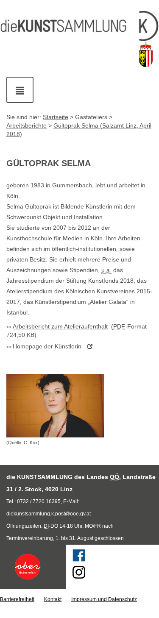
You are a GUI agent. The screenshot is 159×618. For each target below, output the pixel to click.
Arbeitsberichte (26, 125)
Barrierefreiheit (17, 599)
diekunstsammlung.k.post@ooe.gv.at (48, 514)
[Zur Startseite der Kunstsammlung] (79, 26)
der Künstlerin (48, 346)
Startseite (55, 117)
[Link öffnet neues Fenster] (33, 567)
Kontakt (52, 599)
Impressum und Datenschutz (104, 599)
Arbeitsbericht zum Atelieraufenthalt (60, 326)
